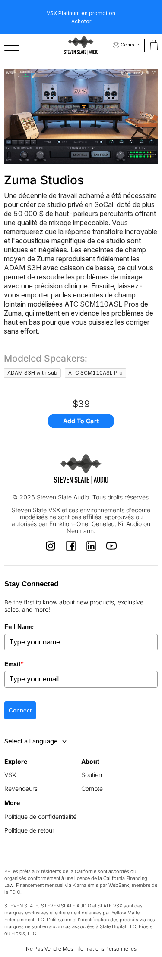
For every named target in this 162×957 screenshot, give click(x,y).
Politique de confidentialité (40, 816)
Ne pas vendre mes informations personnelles (81, 948)
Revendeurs (21, 788)
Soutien (91, 774)
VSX (10, 774)
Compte (130, 45)
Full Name (19, 626)
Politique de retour (29, 830)
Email (14, 663)
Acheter (81, 22)
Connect (20, 710)
